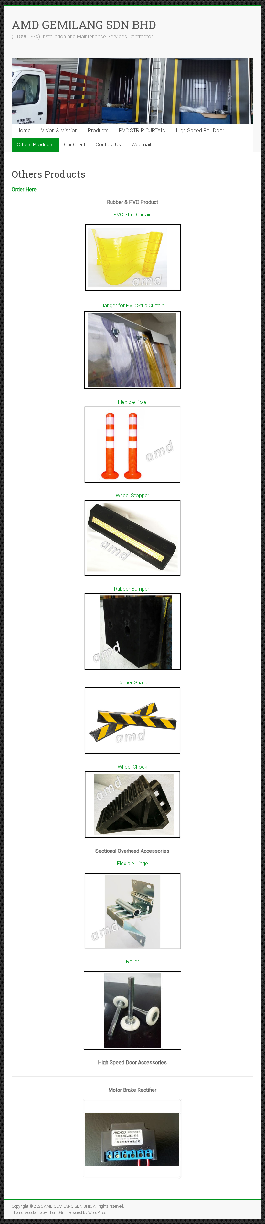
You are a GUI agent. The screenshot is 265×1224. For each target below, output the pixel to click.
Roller (132, 962)
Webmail (141, 145)
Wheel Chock (132, 767)
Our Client (74, 145)
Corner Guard (132, 683)
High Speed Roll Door (200, 130)
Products (98, 130)
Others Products (35, 145)
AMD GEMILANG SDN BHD (84, 24)
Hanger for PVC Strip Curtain (132, 306)
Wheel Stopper (132, 496)
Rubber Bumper (132, 589)
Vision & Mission (59, 130)
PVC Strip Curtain (132, 215)
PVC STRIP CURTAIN (142, 130)
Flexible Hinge (132, 864)
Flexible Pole (132, 402)
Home (24, 130)
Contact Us (108, 145)
